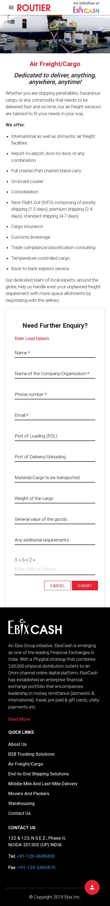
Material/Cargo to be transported (47, 477)
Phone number (30, 394)
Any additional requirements (42, 540)
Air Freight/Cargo (25, 764)
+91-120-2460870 (37, 867)
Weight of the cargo (34, 498)
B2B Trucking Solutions (31, 754)
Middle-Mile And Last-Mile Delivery (42, 783)
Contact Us (19, 813)
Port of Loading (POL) (36, 436)
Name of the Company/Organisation (52, 373)
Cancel (57, 586)
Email (21, 415)
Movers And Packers (28, 793)
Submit (85, 586)
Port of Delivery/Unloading (40, 456)
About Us (17, 744)
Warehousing (21, 803)
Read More (19, 719)
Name (22, 352)
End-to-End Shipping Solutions (38, 773)
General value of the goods (41, 519)
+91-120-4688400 (36, 856)
